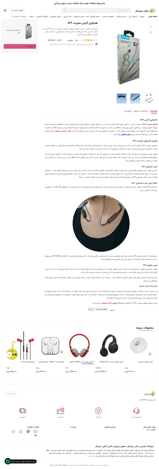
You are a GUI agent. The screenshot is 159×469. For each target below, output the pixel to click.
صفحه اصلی (152, 16)
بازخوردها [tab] (128, 111)
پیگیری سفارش (110, 427)
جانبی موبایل (121, 16)
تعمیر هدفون (125, 134)
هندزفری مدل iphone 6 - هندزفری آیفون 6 (51, 362)
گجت (87, 16)
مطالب (31, 16)
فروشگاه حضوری (42, 16)
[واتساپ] (20, 431)
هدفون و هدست (108, 16)
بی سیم (91, 309)
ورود (20, 10)
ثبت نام (14, 10)
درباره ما (23, 16)
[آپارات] (28, 431)
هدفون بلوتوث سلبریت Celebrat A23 (111, 362)
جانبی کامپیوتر (79, 16)
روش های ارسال (149, 427)
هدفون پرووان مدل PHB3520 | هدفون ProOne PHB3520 (81, 363)
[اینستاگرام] (13, 431)
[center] (64, 10)
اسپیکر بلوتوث (94, 16)
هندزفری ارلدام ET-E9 (27, 362)
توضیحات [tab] (153, 111)
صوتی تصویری (55, 16)
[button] (149, 354)
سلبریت (70, 40)
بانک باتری (67, 16)
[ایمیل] (35, 431)
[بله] (35, 435)
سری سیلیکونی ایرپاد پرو (145, 362)
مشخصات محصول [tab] (140, 111)
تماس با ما (15, 16)
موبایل (142, 16)
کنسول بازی (133, 16)
